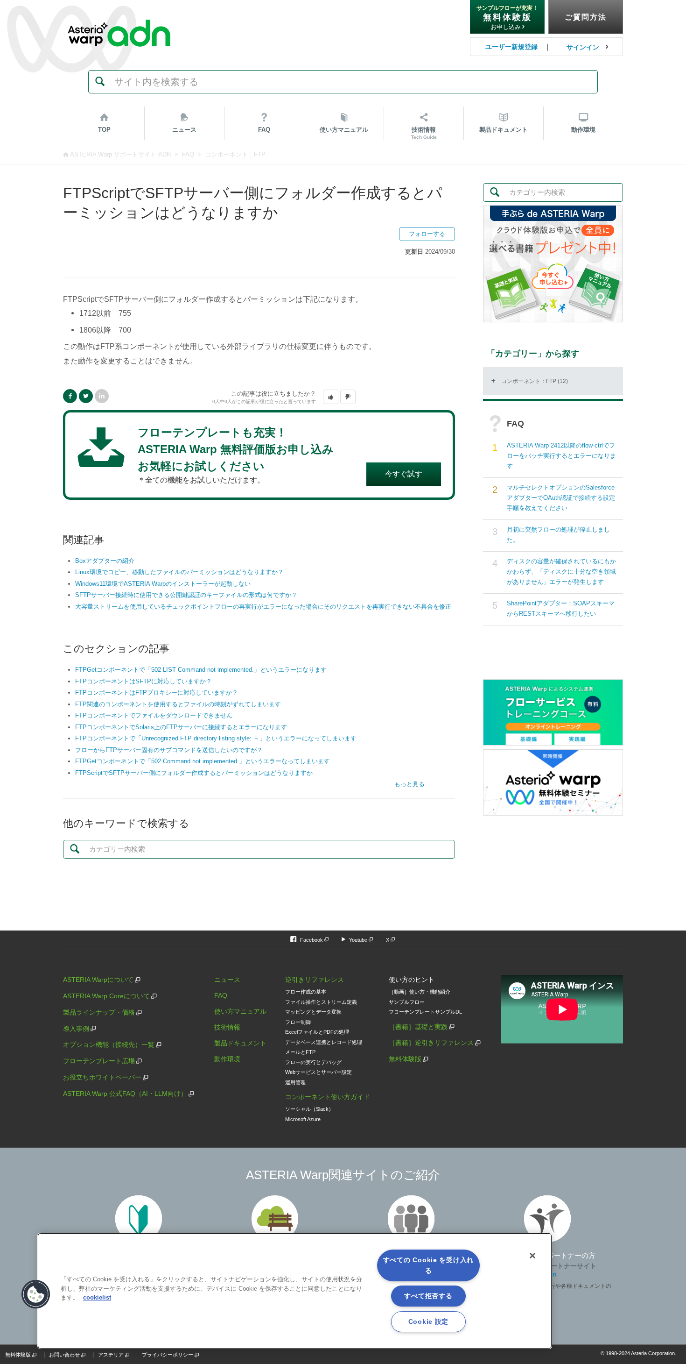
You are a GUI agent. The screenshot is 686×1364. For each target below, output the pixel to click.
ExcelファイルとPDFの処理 (317, 1032)
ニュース (184, 129)
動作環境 (583, 129)
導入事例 (76, 1028)
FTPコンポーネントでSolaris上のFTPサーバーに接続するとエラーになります (181, 727)
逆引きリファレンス (314, 979)
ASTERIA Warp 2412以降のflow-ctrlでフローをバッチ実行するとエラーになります (561, 455)
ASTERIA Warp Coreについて (106, 996)
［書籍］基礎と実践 (418, 1026)
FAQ (264, 129)
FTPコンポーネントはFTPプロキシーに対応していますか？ (156, 692)
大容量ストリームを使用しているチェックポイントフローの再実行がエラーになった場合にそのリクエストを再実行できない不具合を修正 (263, 606)
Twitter (86, 396)
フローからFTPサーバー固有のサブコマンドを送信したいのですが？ (169, 749)
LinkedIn (102, 396)
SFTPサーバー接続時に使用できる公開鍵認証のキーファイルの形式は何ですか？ (186, 594)
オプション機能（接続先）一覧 (108, 1044)
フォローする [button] (427, 233)
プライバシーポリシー (167, 1354)
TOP (104, 129)
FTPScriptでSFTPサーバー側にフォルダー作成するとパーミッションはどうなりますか (194, 772)
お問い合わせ (64, 1354)
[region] (294, 1291)
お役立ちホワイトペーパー (102, 1077)
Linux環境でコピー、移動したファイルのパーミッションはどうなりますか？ (179, 571)
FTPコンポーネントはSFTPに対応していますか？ (143, 681)
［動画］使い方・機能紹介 (419, 992)
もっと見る (409, 784)
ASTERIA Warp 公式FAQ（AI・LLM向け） (125, 1093)
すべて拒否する (428, 1296)
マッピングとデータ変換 (313, 1012)
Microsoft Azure (303, 1119)
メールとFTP (300, 1052)
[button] (330, 397)
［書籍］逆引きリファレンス (431, 1042)
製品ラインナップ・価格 (99, 1012)
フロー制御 (298, 1022)
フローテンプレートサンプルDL (425, 1012)
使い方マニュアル (240, 1011)
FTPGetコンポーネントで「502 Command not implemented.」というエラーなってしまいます (202, 761)
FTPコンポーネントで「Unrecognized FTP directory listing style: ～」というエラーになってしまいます (216, 738)
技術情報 (424, 133)
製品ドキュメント (240, 1043)
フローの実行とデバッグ (313, 1062)
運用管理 (295, 1082)
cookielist (97, 1297)
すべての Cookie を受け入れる (428, 1265)
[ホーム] (119, 13)
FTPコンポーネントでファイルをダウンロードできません (153, 715)
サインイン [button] (583, 47)
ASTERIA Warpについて (98, 979)
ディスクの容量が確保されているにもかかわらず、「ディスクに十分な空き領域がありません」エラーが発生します (561, 571)
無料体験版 (405, 1059)
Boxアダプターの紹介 (104, 560)
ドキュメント (503, 129)
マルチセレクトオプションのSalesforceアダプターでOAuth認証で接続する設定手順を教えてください (561, 498)
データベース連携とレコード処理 (323, 1042)
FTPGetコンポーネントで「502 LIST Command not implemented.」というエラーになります (201, 669)
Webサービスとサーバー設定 (318, 1072)
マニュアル (344, 129)
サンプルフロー (407, 1002)
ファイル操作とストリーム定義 (321, 1002)
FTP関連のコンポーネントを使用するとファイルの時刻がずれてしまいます (178, 704)
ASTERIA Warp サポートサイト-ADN (120, 154)
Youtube (358, 940)
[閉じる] (532, 1255)
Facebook (70, 396)
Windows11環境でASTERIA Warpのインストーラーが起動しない (163, 583)
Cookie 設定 (428, 1321)
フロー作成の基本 (305, 992)
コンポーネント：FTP (235, 154)
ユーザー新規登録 (511, 46)
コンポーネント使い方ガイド (327, 1097)
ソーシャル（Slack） (309, 1109)
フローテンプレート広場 (99, 1061)
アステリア (111, 1354)
